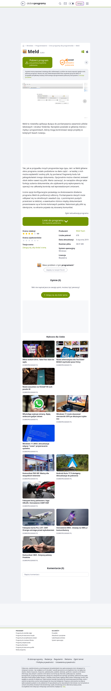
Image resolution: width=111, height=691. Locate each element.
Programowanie (41, 46)
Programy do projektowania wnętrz (26, 638)
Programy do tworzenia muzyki (25, 635)
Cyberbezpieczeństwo (58, 638)
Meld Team (80, 231)
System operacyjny (57, 640)
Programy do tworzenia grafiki (25, 647)
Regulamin (58, 659)
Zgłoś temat (78, 659)
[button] (87, 3)
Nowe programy (21, 650)
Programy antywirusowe (23, 643)
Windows (30, 46)
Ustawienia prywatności (65, 662)
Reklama (68, 659)
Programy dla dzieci (22, 645)
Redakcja (48, 659)
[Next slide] (85, 101)
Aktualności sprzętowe (58, 635)
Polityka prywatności (45, 662)
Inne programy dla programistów (61, 46)
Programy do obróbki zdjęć (24, 633)
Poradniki (54, 633)
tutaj (64, 687)
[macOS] (87, 51)
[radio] (24, 234)
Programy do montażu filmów (25, 640)
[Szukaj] (60, 3)
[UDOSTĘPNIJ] (86, 62)
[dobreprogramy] (38, 3)
